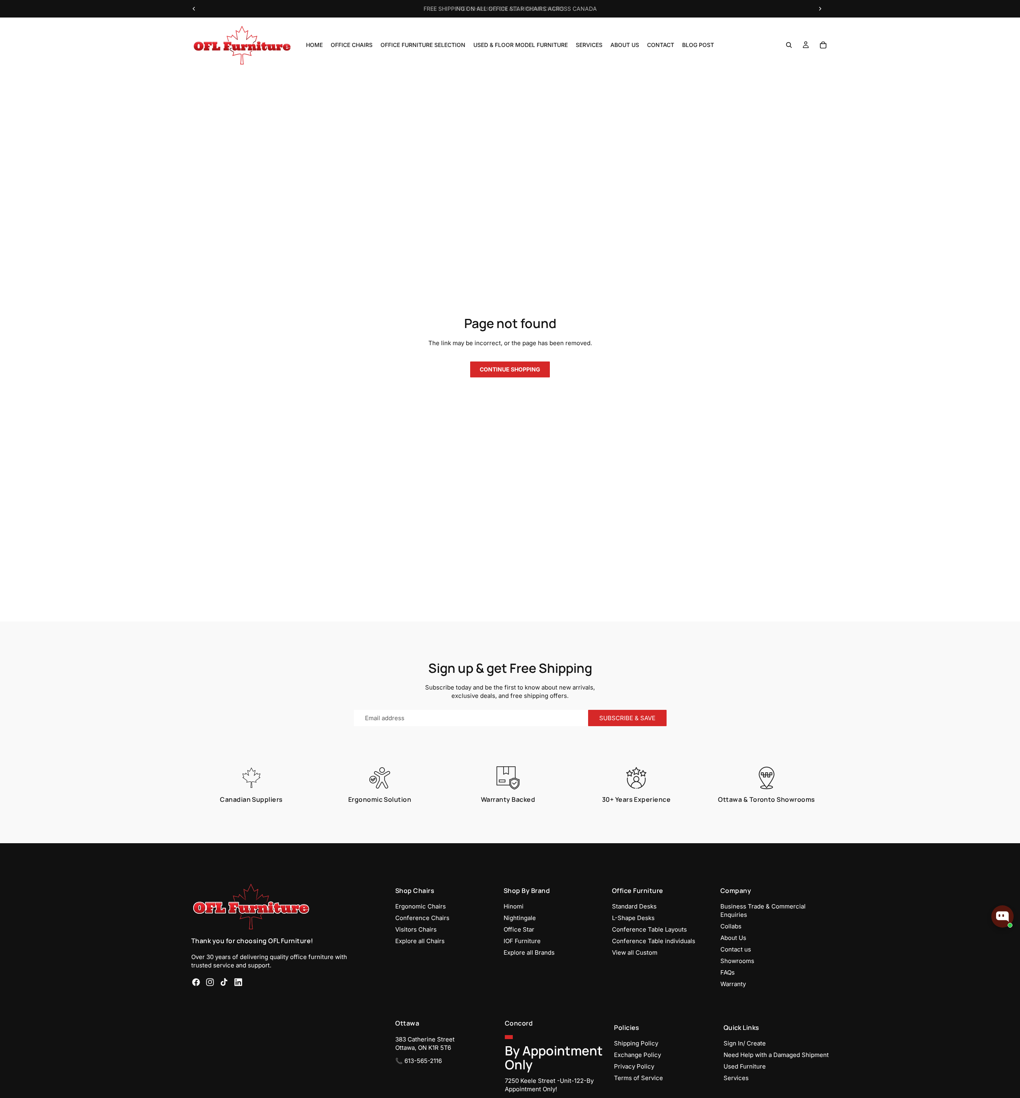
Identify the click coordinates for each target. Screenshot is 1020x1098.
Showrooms (737, 961)
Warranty (733, 984)
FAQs (727, 972)
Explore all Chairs (420, 941)
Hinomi (514, 906)
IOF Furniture (522, 941)
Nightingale (520, 918)
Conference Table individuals (653, 941)
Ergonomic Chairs (420, 906)
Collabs (730, 926)
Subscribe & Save (627, 718)
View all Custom (634, 952)
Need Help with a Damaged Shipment (776, 1055)
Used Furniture (745, 1066)
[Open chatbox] (1002, 916)
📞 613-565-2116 (418, 1060)
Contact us (735, 949)
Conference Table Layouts (649, 929)
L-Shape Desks (633, 918)
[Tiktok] (224, 982)
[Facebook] (196, 982)
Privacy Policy (634, 1066)
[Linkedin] (238, 982)
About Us (733, 938)
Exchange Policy (637, 1055)
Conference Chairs (422, 918)
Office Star (519, 929)
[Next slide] (820, 9)
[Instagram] (210, 982)
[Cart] (823, 45)
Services (736, 1078)
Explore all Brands (529, 952)
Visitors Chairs (416, 929)
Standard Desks (634, 906)
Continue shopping (510, 369)
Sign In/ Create (745, 1043)
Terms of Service (638, 1078)
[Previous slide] (194, 9)
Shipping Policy (636, 1043)
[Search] (789, 45)
